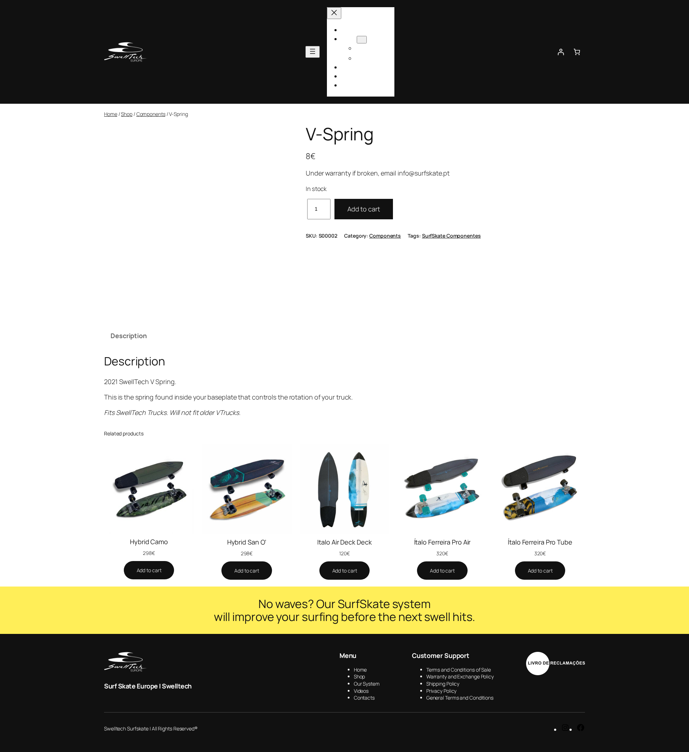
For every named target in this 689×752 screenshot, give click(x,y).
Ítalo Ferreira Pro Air (442, 542)
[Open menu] (312, 52)
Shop (126, 114)
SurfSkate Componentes (451, 235)
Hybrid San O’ (247, 542)
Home (110, 114)
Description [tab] (129, 335)
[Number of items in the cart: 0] (577, 52)
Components (150, 114)
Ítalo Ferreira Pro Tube (540, 542)
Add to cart (363, 209)
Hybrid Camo (149, 541)
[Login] (561, 52)
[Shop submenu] (362, 39)
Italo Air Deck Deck (344, 542)
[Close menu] (334, 13)
